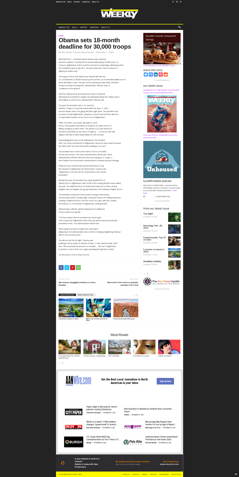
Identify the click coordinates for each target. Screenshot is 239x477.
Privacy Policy (176, 474)
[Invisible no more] (144, 347)
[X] (180, 2)
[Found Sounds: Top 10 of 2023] (174, 241)
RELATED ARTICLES (67, 295)
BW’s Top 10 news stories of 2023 (96, 319)
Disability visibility (152, 261)
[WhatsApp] (78, 267)
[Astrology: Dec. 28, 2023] (174, 229)
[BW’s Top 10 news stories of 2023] (98, 308)
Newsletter (60, 2)
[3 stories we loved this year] (125, 308)
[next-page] (137, 295)
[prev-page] (134, 295)
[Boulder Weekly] (119, 13)
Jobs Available (164, 474)
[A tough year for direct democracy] (70, 347)
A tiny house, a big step (94, 355)
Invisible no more (141, 355)
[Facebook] (173, 2)
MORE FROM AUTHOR (85, 295)
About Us (95, 2)
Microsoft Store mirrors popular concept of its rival (122, 283)
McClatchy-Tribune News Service (78, 52)
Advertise (86, 2)
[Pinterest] (72, 267)
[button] (179, 27)
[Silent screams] (169, 347)
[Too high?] (174, 217)
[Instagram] (176, 2)
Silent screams (165, 355)
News (61, 35)
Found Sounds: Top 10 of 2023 (154, 238)
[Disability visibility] (174, 265)
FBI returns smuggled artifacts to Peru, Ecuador (77, 283)
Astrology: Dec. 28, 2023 (152, 226)
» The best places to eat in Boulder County (159, 65)
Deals (69, 2)
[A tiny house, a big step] (94, 347)
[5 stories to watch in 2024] (71, 308)
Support (76, 2)
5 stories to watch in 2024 (68, 319)
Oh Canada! (113, 355)
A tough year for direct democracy (69, 356)
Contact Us (135, 474)
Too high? (148, 213)
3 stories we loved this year (124, 319)
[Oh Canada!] (119, 347)
